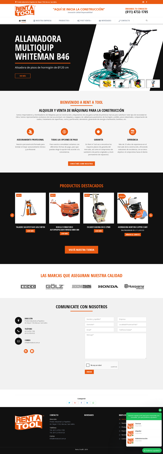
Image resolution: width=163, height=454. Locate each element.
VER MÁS (23, 76)
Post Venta (125, 431)
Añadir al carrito (133, 234)
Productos (125, 427)
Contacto (125, 439)
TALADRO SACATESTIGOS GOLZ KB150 (30, 227)
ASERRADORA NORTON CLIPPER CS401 (132, 227)
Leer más (30, 231)
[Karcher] (135, 286)
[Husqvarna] (108, 286)
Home (124, 419)
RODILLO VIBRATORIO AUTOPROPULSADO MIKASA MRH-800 (64, 228)
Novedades (126, 435)
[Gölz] (28, 286)
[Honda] (81, 286)
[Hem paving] (55, 286)
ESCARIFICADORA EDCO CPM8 (98, 227)
